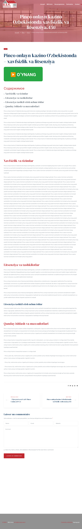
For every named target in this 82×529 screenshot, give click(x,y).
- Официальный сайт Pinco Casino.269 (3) (22, 400)
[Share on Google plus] (75, 386)
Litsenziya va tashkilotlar (19, 98)
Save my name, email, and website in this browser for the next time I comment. (29, 450)
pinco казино (19, 328)
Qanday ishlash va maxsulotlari (22, 106)
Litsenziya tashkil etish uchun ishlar (24, 102)
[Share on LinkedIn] (72, 386)
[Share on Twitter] (70, 386)
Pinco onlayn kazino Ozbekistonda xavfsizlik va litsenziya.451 (60, 400)
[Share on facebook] (68, 386)
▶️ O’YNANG (23, 74)
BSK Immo (10, 522)
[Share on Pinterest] (77, 386)
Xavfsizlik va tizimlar (16, 93)
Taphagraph (76, 522)
